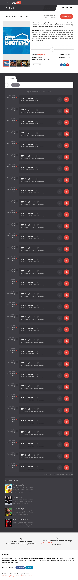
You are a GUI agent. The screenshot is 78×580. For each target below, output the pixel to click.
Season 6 (42, 85)
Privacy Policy (9, 576)
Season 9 (15, 85)
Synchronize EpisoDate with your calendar (52, 543)
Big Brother (25, 16)
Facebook (21, 567)
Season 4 (59, 85)
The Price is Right (18, 508)
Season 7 (33, 85)
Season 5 (51, 85)
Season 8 (24, 85)
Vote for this (37, 64)
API (3, 576)
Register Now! (66, 16)
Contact (29, 576)
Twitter (30, 567)
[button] (28, 41)
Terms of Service (20, 576)
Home (8, 16)
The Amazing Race (19, 485)
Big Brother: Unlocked (20, 520)
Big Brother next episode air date (52, 474)
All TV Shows (16, 16)
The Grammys (17, 497)
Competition (41, 55)
